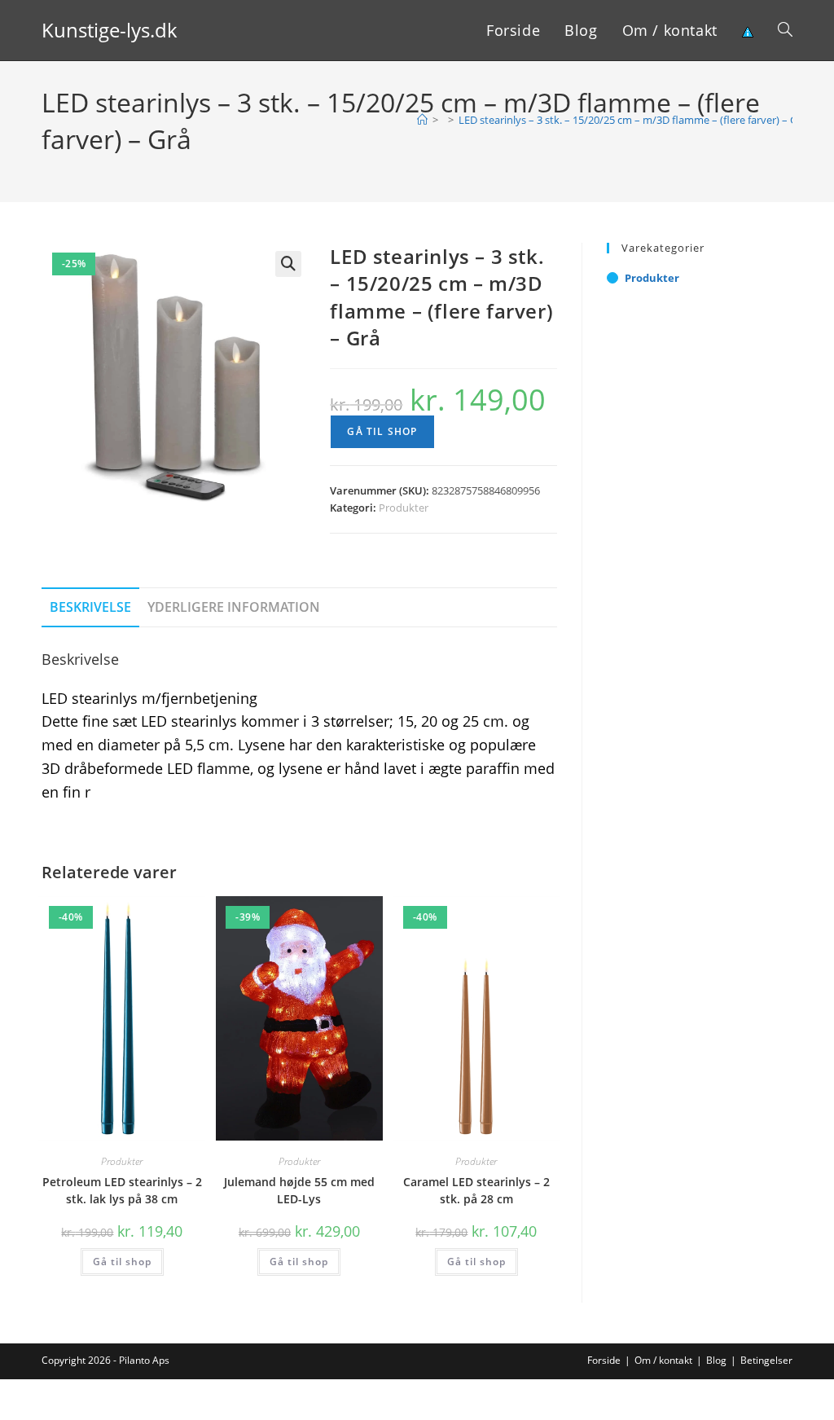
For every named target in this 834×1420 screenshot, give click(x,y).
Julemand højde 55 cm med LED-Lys (299, 1190)
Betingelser (766, 1360)
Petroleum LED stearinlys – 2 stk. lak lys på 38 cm (122, 1190)
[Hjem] (422, 119)
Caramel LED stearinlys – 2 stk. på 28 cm (476, 1190)
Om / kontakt (663, 1360)
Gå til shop (382, 431)
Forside (604, 1360)
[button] (288, 264)
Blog (716, 1360)
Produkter (403, 507)
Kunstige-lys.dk (110, 29)
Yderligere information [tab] (233, 607)
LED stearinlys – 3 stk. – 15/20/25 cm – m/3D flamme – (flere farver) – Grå (633, 119)
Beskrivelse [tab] (90, 607)
